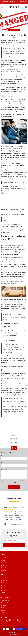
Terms (3, 592)
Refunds (3, 585)
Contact (3, 563)
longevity (16, 442)
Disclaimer (4, 590)
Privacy (3, 588)
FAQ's (2, 583)
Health (11, 442)
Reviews (3, 570)
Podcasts (4, 605)
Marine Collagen (5, 603)
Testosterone (5, 600)
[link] (14, 524)
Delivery (3, 578)
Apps (2, 612)
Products (4, 565)
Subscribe (13, 545)
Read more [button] (18, 519)
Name (3, 456)
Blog (2, 607)
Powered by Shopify (14, 632)
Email (2, 462)
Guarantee (4, 567)
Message (4, 469)
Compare (4, 580)
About (3, 560)
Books (3, 610)
